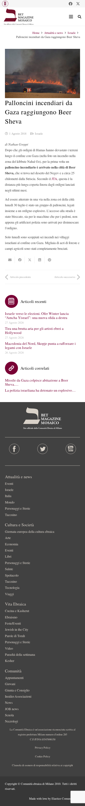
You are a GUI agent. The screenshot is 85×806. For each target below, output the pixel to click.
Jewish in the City (16, 629)
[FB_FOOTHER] (14, 449)
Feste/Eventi (13, 623)
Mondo (9, 502)
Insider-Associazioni (18, 696)
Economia (11, 544)
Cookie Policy (42, 756)
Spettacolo (12, 575)
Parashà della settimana (20, 654)
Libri (8, 556)
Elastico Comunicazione (66, 798)
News (9, 702)
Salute (9, 569)
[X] (78, 3)
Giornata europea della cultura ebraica (29, 531)
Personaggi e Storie (17, 508)
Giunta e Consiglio (17, 690)
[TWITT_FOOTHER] (42, 449)
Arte (8, 537)
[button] (5, 4)
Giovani (10, 684)
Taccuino (11, 514)
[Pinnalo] (49, 260)
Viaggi (9, 594)
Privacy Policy (42, 747)
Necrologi (11, 721)
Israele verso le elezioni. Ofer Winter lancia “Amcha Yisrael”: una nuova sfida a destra (37, 315)
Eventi (9, 483)
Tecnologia (12, 587)
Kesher (9, 660)
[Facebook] (70, 3)
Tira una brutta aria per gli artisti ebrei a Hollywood (34, 330)
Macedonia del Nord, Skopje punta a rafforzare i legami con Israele (40, 345)
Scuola (9, 715)
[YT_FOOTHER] (71, 449)
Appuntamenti (14, 677)
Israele (39, 133)
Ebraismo (11, 617)
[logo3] (18, 16)
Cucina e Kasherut (17, 611)
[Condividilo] (20, 260)
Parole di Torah (15, 636)
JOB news (12, 709)
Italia (8, 496)
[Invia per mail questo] (10, 260)
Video (9, 648)
